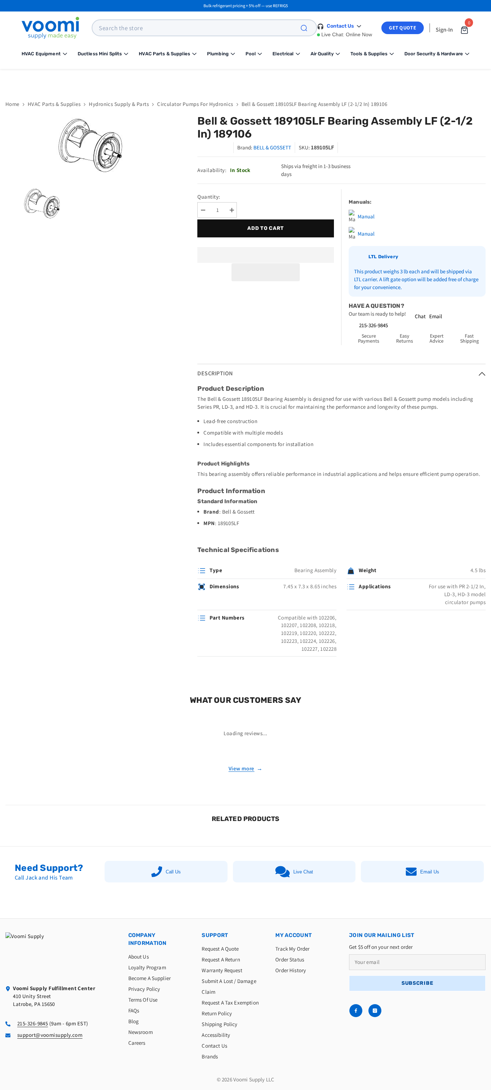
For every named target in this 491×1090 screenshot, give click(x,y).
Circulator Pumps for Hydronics (195, 104)
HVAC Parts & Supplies (54, 104)
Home (12, 104)
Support (215, 935)
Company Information (147, 939)
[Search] (308, 28)
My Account (293, 935)
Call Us (173, 872)
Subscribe (417, 983)
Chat (420, 316)
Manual (366, 216)
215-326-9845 (373, 325)
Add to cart (266, 228)
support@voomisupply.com (49, 1034)
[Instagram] (375, 1010)
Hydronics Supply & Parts (119, 104)
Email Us (429, 872)
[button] (265, 272)
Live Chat (303, 872)
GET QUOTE (402, 27)
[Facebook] (356, 1010)
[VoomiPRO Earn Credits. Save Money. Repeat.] (245, 79)
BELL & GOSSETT (272, 147)
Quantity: (208, 196)
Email (435, 316)
